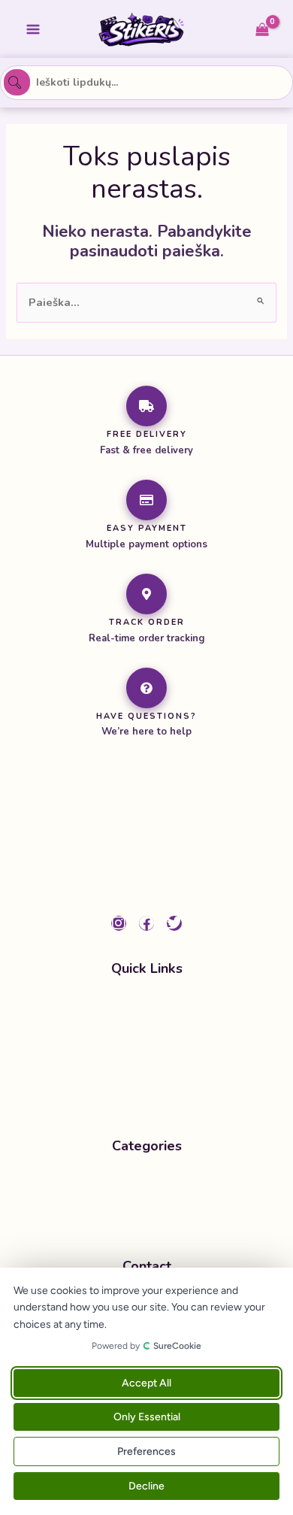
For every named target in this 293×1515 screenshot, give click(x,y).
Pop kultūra (135, 1213)
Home (142, 1006)
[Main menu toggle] (33, 29)
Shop (140, 1035)
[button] (146, 1213)
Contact (147, 1093)
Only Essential (146, 1416)
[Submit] (16, 82)
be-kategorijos (143, 1184)
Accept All (146, 1383)
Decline (146, 1486)
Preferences (146, 1451)
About (143, 1064)
